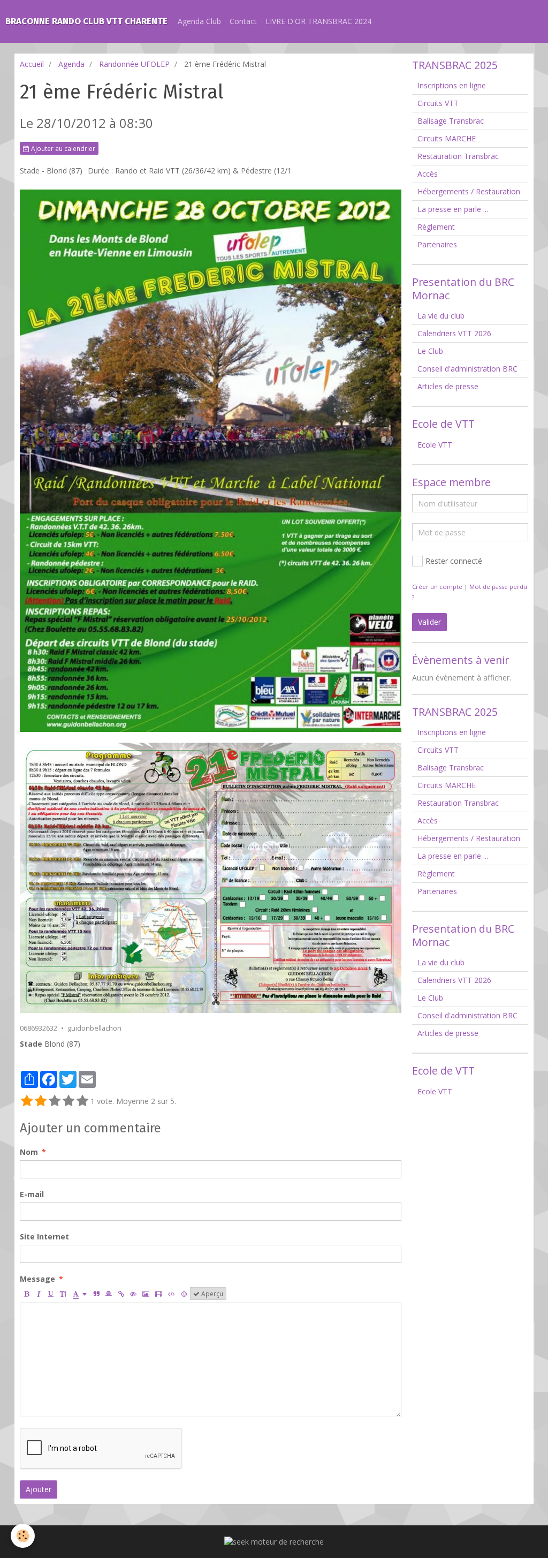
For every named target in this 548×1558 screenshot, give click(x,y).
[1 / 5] (27, 1101)
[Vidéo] (158, 1293)
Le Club (430, 351)
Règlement (436, 227)
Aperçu (211, 1293)
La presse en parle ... (452, 209)
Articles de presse (447, 386)
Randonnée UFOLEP (134, 64)
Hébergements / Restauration (468, 191)
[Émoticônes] (184, 1293)
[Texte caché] (133, 1293)
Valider (429, 622)
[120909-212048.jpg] (210, 877)
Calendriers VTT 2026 (454, 333)
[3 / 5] (54, 1101)
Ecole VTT (434, 445)
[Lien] (121, 1293)
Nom (29, 1152)
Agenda (71, 64)
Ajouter (38, 1489)
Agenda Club (199, 21)
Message (37, 1279)
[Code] (171, 1293)
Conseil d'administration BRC (467, 369)
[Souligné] (50, 1293)
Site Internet (44, 1236)
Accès (427, 174)
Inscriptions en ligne (451, 85)
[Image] (146, 1293)
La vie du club (441, 316)
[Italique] (38, 1293)
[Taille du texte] (63, 1293)
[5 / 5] (82, 1101)
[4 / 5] (68, 1101)
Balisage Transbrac (450, 121)
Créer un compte (437, 587)
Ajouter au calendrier (62, 148)
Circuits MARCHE (446, 138)
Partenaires (437, 244)
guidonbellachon (94, 1028)
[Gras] (26, 1293)
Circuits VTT (438, 103)
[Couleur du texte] (80, 1293)
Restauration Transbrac (458, 156)
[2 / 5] (41, 1101)
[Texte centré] (108, 1293)
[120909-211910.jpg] (210, 461)
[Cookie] (23, 1536)
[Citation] (96, 1293)
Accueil (32, 64)
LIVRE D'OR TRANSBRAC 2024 (318, 21)
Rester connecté (453, 561)
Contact (243, 21)
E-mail (32, 1194)
